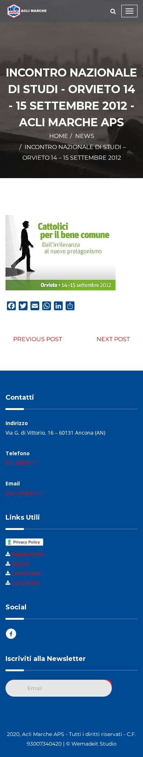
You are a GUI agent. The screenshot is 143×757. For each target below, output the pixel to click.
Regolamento (28, 554)
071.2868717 (21, 462)
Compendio (26, 582)
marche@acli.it (24, 492)
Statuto (20, 563)
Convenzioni (27, 573)
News (84, 135)
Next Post (113, 339)
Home (58, 135)
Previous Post (37, 339)
